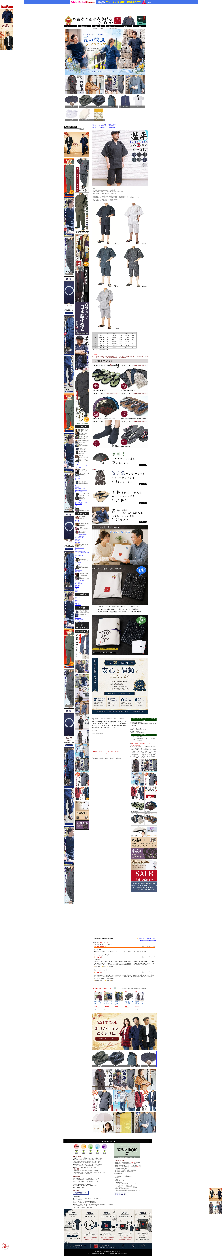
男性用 (102, 124)
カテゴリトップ (96, 124)
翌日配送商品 (104, 126)
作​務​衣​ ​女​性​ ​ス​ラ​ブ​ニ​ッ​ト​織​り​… (98, 1003)
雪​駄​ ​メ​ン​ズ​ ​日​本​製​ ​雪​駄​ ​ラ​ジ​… (129, 1003)
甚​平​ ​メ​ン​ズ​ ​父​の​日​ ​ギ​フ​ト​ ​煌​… (108, 1003)
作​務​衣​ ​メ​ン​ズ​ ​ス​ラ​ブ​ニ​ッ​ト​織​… (119, 1003)
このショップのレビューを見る (148, 940)
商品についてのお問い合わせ (100, 758)
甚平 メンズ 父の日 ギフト (111, 124)
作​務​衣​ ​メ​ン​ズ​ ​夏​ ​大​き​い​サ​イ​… (139, 1003)
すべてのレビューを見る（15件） (147, 938)
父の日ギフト (112, 126)
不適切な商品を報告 (116, 758)
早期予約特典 (112, 127)
